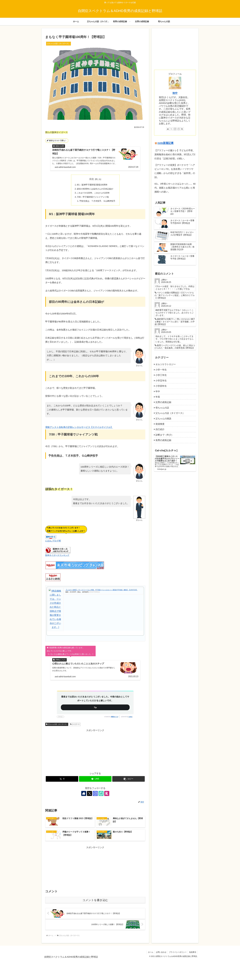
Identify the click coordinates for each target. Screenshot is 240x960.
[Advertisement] (95, 749)
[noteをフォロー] (101, 793)
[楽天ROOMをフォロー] (106, 793)
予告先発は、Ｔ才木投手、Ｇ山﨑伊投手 (97, 201)
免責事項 (192, 952)
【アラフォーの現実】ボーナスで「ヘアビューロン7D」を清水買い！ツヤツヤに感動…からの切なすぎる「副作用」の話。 (174, 171)
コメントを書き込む (95, 900)
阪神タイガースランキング (57, 555)
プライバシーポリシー (177, 952)
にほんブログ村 (53, 541)
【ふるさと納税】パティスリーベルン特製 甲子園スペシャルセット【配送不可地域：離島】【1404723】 (101, 590)
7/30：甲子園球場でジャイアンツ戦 (93, 197)
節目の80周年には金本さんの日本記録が (95, 189)
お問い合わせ (161, 952)
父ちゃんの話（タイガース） (58, 724)
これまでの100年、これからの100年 (93, 193)
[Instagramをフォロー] (95, 793)
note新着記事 (166, 142)
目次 (91, 179)
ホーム (150, 952)
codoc (130, 716)
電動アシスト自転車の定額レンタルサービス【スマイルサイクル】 (79, 427)
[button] (128, 779)
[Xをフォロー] (89, 793)
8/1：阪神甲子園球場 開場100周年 (92, 185)
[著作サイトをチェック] (83, 793)
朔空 (175, 93)
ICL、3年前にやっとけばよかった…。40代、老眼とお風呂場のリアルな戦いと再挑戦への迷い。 (175, 188)
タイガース (76, 724)
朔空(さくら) (114, 716)
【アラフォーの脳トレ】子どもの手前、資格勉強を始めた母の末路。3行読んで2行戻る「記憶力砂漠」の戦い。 (174, 154)
